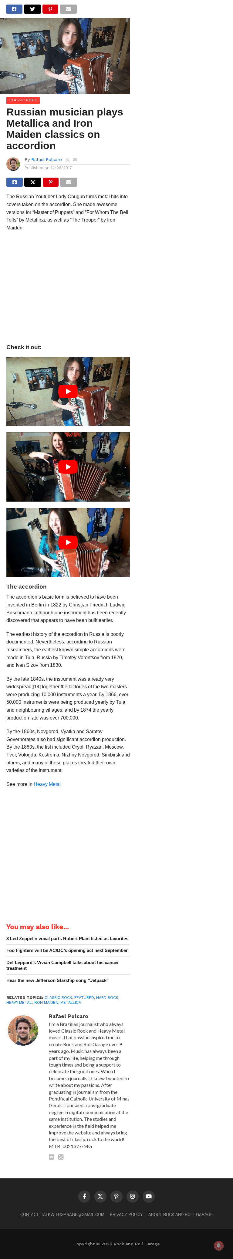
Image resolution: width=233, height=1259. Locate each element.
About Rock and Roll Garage (180, 1214)
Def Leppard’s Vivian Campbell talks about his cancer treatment (62, 965)
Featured (84, 997)
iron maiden (46, 1002)
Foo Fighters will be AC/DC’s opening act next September (67, 950)
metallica (70, 1002)
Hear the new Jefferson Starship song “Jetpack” (57, 980)
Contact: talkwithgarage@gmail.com (62, 1214)
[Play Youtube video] (68, 391)
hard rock (107, 997)
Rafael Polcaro (46, 159)
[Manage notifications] (219, 1246)
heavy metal (19, 1002)
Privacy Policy (126, 1214)
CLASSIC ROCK (58, 997)
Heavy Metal (47, 784)
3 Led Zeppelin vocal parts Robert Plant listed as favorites (67, 938)
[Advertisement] (68, 289)
